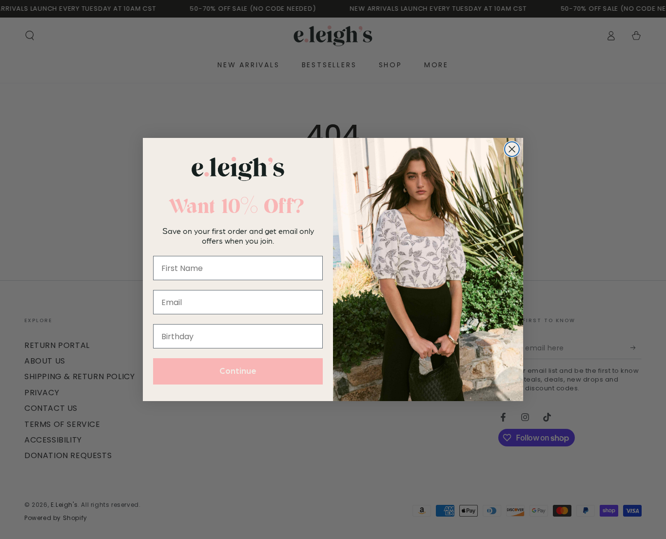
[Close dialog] (512, 149)
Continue (237, 371)
